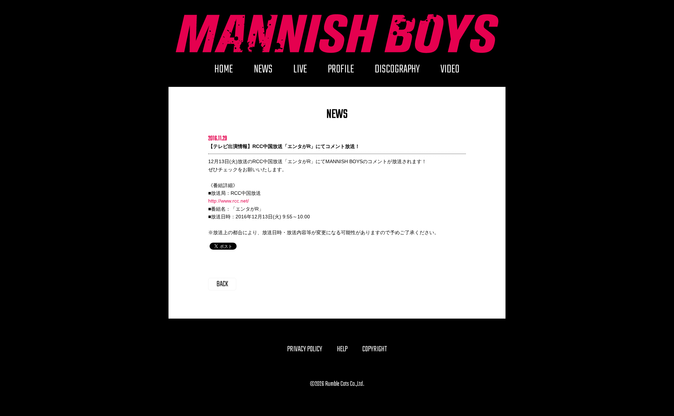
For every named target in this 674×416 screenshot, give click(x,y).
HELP (342, 349)
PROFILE (341, 71)
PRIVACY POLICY (304, 349)
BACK (222, 284)
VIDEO (450, 71)
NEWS (263, 71)
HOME (223, 71)
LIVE (300, 71)
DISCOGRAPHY (397, 71)
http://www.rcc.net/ (228, 201)
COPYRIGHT (374, 349)
